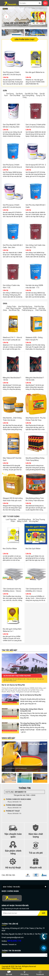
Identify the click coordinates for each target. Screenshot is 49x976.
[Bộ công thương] (24, 898)
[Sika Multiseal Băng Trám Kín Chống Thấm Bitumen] (35, 484)
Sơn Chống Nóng (28, 95)
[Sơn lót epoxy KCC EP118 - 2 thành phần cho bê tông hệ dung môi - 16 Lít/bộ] (35, 150)
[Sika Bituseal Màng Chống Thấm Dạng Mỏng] (35, 444)
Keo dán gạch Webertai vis (17, 72)
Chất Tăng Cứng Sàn (13, 308)
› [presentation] (42, 16)
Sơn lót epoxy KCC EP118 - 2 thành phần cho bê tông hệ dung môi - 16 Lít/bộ (36, 167)
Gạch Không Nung (24, 519)
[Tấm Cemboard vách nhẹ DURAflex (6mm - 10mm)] (13, 574)
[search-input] (30, 3)
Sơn (5, 90)
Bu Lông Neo (33, 521)
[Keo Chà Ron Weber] (13, 534)
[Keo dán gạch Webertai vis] (17, 58)
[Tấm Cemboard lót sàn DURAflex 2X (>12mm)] (35, 574)
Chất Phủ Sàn (39, 306)
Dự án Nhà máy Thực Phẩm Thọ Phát (32, 728)
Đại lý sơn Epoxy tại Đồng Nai (13, 685)
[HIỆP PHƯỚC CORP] (30, 875)
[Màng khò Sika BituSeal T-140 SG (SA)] (35, 363)
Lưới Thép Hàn (11, 519)
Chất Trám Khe (40, 310)
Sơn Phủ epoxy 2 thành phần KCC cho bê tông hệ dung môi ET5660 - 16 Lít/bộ (13, 207)
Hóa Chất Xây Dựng (25, 306)
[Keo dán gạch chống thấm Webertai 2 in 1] (13, 615)
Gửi (43, 913)
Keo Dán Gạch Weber (33, 548)
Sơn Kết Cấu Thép (31, 94)
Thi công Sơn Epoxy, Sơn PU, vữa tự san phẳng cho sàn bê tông (33, 714)
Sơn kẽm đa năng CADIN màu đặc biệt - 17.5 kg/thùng (34, 287)
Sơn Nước (19, 94)
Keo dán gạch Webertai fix (39, 72)
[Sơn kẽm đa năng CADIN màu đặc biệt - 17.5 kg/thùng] (35, 271)
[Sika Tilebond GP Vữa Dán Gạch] (13, 444)
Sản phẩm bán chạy (24, 39)
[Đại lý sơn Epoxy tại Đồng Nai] (24, 668)
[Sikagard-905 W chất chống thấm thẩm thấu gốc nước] (13, 484)
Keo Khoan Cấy (14, 310)
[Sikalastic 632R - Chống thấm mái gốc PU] (35, 323)
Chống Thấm (11, 306)
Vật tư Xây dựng (11, 516)
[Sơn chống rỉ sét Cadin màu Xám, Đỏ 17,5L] (35, 231)
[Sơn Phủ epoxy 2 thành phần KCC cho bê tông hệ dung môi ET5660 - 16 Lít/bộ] (13, 191)
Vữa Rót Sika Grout (29, 308)
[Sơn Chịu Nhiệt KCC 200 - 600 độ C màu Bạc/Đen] (13, 110)
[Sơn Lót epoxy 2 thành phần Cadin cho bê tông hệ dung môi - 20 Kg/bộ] (35, 110)
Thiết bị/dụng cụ (27, 310)
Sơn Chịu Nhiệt (15, 95)
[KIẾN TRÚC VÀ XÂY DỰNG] (38, 875)
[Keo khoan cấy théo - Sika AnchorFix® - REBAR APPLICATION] (28, 778)
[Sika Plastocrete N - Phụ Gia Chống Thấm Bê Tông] (35, 404)
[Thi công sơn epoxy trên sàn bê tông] (13, 778)
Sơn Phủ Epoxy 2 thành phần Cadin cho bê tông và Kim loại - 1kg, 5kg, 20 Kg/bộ (13, 167)
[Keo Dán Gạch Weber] (35, 534)
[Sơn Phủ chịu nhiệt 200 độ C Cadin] (35, 191)
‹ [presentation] (6, 16)
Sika (5, 303)
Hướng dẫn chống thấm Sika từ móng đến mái (31, 700)
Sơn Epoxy (10, 94)
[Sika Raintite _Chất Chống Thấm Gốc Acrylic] (13, 404)
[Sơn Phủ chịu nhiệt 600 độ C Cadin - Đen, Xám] (13, 231)
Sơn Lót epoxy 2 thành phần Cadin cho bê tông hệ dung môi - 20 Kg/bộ (36, 127)
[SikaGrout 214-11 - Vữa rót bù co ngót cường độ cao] (13, 323)
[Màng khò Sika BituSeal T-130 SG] (13, 363)
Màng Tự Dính (22, 521)
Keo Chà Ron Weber (10, 548)
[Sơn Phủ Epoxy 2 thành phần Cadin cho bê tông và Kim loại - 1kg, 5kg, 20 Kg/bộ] (13, 150)
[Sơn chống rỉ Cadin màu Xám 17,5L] (13, 271)
